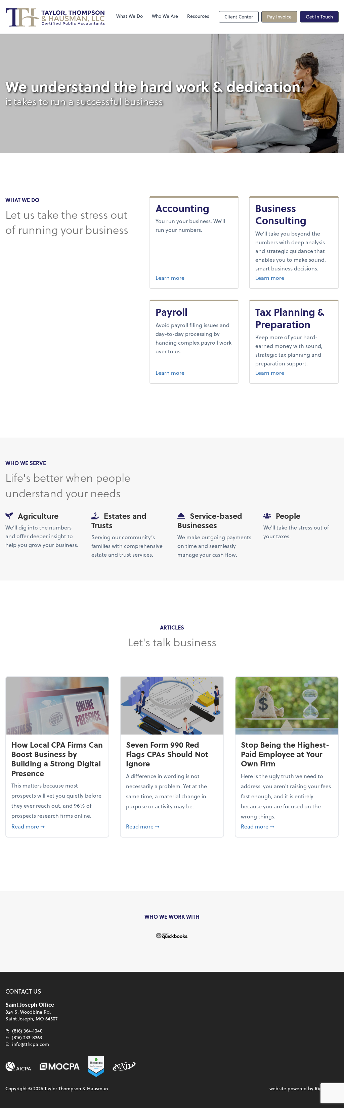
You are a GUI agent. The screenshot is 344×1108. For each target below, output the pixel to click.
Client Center (238, 16)
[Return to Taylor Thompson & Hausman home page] (55, 16)
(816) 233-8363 (27, 1037)
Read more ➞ (57, 826)
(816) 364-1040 (27, 1030)
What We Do (129, 15)
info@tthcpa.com (30, 1044)
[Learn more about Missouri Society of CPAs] (60, 1066)
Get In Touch (319, 16)
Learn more (194, 277)
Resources (198, 15)
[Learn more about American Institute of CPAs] (18, 1066)
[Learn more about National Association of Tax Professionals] (124, 1066)
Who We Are (165, 15)
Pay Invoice (279, 16)
